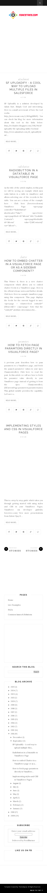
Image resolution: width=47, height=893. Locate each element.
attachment (23, 79)
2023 (13, 694)
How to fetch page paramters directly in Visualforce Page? (23, 348)
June (15, 790)
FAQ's (10, 610)
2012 (12, 730)
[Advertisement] (23, 48)
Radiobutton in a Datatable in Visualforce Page (23, 174)
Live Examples (14, 605)
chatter (23, 257)
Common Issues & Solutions (20, 614)
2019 (12, 705)
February (17, 805)
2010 (12, 812)
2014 (12, 723)
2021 (12, 698)
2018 (12, 708)
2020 (13, 701)
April (15, 798)
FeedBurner (29, 840)
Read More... (11, 141)
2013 (12, 726)
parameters (23, 341)
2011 (12, 734)
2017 (12, 712)
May (15, 794)
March (15, 801)
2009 (13, 816)
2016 (12, 716)
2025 (13, 687)
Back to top (35, 890)
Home (10, 600)
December (17, 737)
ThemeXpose (23, 887)
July (14, 787)
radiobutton (23, 166)
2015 (12, 719)
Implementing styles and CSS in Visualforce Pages (23, 429)
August (16, 783)
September (18, 741)
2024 (13, 690)
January (16, 808)
